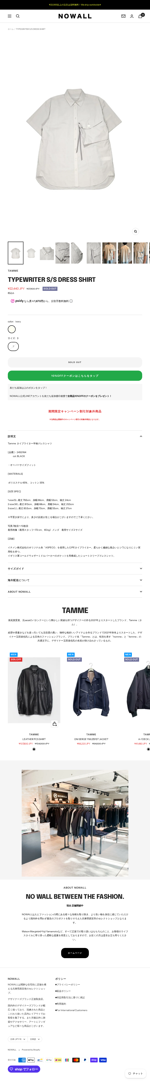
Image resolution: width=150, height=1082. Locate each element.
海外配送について (19, 580)
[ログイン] (132, 16)
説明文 (12, 436)
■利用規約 (60, 1003)
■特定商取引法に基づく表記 (70, 997)
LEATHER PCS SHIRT (34, 739)
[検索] (18, 16)
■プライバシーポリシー (67, 984)
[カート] (140, 16)
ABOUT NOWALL (19, 591)
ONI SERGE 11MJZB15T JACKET (91, 739)
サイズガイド (16, 568)
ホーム (11, 29)
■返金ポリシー (63, 990)
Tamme (13, 270)
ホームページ (75, 953)
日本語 (33, 1039)
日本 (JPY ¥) (15, 1039)
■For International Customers (71, 1010)
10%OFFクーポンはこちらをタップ (75, 375)
